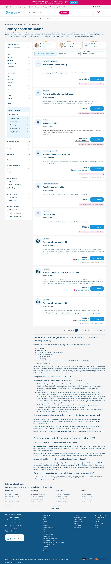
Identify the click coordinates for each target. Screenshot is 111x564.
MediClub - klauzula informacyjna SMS (54, 542)
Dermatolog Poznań (12, 501)
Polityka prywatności (48, 532)
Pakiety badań (18, 24)
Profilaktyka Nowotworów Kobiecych (58, 94)
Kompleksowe (11, 73)
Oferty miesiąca (33, 19)
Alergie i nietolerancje (13, 47)
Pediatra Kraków (86, 496)
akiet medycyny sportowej (47, 398)
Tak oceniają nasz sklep (13, 536)
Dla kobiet (10, 60)
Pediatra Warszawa (87, 494)
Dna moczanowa (99, 517)
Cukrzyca (10, 51)
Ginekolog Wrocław (62, 499)
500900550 (98, 6)
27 (94, 330)
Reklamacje (46, 525)
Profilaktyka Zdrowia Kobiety (55, 65)
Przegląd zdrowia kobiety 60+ (55, 303)
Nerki (8, 76)
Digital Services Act (48, 544)
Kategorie (9, 19)
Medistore (8, 24)
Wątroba (9, 98)
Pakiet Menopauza (43, 409)
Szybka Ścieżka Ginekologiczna (56, 154)
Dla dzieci (10, 57)
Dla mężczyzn (11, 63)
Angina (97, 525)
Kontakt (45, 519)
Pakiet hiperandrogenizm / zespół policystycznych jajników (56, 405)
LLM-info (45, 551)
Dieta (8, 54)
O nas (44, 517)
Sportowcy (10, 89)
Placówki (45, 549)
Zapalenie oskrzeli (100, 523)
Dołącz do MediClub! (46, 19)
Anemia (97, 527)
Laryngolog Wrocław (37, 499)
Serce (9, 85)
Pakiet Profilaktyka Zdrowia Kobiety (49, 392)
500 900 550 (14, 517)
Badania (76, 523)
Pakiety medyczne (79, 521)
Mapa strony (64, 559)
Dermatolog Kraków (12, 496)
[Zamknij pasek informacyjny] (109, 2)
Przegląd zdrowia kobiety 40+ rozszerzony (61, 272)
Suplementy (77, 527)
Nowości (57, 19)
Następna (100, 330)
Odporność (10, 79)
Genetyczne (10, 66)
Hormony (10, 70)
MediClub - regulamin (49, 534)
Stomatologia (77, 525)
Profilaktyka (10, 82)
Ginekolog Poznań (62, 501)
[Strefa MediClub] (98, 12)
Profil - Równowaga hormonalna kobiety (95, 44)
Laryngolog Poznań (36, 501)
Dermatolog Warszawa (12, 494)
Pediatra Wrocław (86, 499)
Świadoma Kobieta (46, 44)
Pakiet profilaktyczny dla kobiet (47, 384)
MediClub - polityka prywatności (52, 538)
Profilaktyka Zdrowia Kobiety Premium (71, 44)
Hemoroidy (98, 519)
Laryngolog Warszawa (37, 494)
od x (81, 140)
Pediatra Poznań (86, 501)
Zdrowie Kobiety (50, 214)
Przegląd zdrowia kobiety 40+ (55, 242)
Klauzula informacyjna (49, 527)
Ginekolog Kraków (62, 496)
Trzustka (10, 95)
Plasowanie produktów (49, 540)
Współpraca (46, 546)
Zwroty (45, 521)
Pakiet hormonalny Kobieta (54, 187)
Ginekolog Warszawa (63, 494)
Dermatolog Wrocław (12, 499)
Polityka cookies (47, 536)
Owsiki (97, 521)
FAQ (44, 530)
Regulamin (46, 523)
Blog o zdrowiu (100, 515)
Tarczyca (10, 92)
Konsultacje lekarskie (80, 517)
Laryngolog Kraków (36, 496)
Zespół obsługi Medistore (14, 515)
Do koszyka (98, 79)
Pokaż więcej (55, 508)
